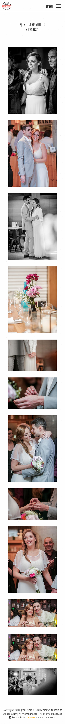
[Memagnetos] (6, 6)
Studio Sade (18, 717)
